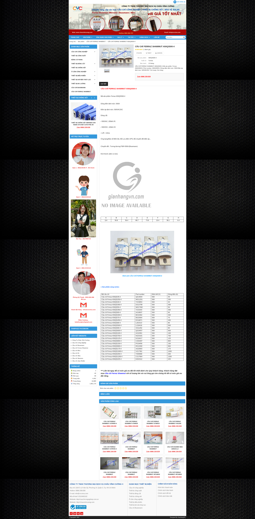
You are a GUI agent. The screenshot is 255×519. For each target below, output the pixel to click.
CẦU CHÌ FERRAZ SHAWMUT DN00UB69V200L (109, 474)
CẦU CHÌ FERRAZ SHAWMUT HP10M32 (153, 473)
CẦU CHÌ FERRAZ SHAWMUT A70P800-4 (109, 422)
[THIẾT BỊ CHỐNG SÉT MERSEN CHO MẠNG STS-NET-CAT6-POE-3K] (83, 111)
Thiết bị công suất (78, 55)
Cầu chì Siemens (77, 358)
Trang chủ (75, 37)
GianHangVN (181, 517)
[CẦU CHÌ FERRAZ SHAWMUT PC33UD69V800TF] (153, 438)
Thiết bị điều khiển (78, 75)
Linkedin (159, 53)
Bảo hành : (143, 63)
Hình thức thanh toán (165, 487)
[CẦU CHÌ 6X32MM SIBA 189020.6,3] (175, 438)
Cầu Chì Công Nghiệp (79, 343)
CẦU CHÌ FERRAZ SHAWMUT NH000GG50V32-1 (131, 449)
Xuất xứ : (144, 60)
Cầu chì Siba (76, 356)
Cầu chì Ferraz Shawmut (80, 348)
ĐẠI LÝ (120, 37)
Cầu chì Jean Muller (78, 361)
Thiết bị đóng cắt (78, 63)
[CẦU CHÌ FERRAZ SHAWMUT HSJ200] (175, 412)
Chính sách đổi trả (164, 493)
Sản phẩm (87, 37)
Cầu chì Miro (76, 350)
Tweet (149, 53)
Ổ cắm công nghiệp (136, 499)
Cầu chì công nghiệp (79, 51)
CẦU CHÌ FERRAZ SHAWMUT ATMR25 (131, 422)
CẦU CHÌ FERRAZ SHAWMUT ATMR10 (153, 422)
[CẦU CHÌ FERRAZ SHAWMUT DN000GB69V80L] (131, 463)
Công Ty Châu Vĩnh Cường (80, 340)
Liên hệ (156, 37)
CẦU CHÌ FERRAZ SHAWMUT (81, 91)
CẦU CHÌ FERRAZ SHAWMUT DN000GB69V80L (131, 474)
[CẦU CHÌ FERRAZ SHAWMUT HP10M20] (175, 463)
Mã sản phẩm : (142, 58)
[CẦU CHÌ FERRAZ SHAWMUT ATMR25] (131, 412)
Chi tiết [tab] (103, 84)
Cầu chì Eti (75, 353)
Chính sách (144, 37)
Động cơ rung (77, 59)
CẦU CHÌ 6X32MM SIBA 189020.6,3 (175, 448)
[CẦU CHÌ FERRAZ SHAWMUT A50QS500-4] (116, 56)
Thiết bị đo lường (78, 83)
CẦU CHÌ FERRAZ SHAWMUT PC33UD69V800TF (153, 449)
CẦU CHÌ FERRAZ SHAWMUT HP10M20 (175, 473)
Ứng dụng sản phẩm (104, 37)
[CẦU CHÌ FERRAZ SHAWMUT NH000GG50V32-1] (131, 438)
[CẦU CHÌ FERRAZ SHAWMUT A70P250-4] (109, 438)
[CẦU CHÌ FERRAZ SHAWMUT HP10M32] (153, 463)
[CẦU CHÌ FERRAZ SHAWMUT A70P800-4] (109, 412)
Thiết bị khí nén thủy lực (81, 79)
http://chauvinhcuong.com (85, 502)
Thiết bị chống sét (78, 67)
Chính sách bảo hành (165, 490)
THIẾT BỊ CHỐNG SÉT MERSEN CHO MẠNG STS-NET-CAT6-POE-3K (83, 123)
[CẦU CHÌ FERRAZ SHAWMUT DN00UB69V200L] (109, 463)
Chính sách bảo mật (165, 496)
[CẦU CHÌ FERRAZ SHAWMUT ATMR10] (153, 412)
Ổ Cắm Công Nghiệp (78, 71)
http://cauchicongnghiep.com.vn (87, 499)
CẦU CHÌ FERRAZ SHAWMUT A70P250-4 (109, 448)
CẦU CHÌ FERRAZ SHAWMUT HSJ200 (175, 422)
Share (139, 53)
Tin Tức (131, 37)
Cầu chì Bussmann (78, 87)
